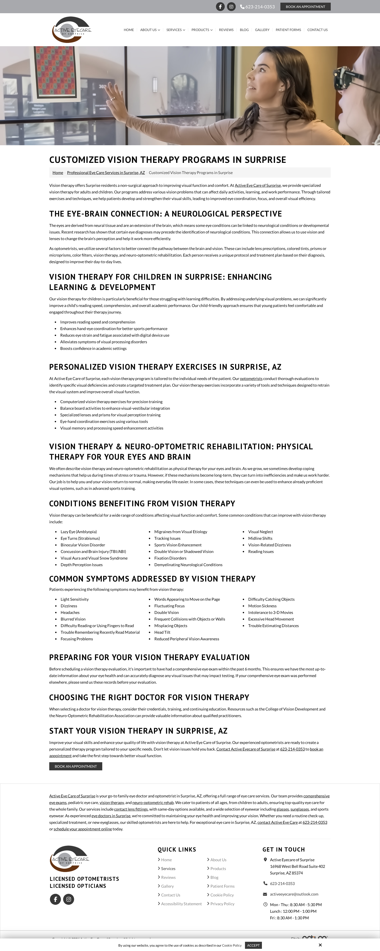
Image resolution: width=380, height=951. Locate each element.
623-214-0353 (260, 6)
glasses (283, 809)
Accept (253, 945)
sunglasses (299, 809)
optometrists (251, 378)
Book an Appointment (76, 766)
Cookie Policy (232, 945)
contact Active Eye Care (278, 822)
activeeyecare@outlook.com (294, 894)
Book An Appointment (305, 7)
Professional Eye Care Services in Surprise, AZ (106, 172)
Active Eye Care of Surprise (258, 185)
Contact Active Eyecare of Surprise (245, 749)
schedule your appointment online (83, 828)
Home (58, 172)
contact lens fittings (131, 809)
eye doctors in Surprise (110, 815)
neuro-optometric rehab (153, 802)
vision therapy (112, 802)
